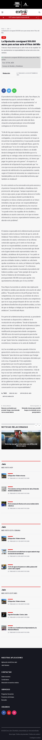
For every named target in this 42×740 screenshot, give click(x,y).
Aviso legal (12, 734)
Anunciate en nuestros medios (10, 683)
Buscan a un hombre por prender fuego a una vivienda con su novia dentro (10, 410)
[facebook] (3, 90)
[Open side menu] (2, 12)
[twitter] (9, 90)
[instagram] (14, 712)
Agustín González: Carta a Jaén (17, 614)
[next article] (36, 17)
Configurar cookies (35, 738)
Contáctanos (5, 679)
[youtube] (9, 712)
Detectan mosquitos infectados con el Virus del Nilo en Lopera (21, 445)
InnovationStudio (34, 731)
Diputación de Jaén (25, 393)
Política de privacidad (22, 734)
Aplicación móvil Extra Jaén (9, 662)
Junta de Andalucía (8, 396)
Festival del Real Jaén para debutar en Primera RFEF (23, 17)
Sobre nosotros (5, 677)
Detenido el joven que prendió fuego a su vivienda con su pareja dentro (31, 410)
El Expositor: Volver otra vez (16, 475)
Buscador (4, 700)
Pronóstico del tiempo (7, 697)
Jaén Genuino (5, 665)
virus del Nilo (13, 393)
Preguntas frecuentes (7, 694)
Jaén (8, 28)
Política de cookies (34, 734)
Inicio (2, 28)
